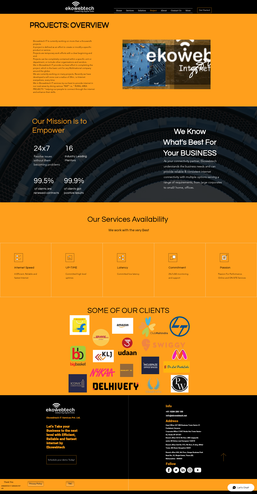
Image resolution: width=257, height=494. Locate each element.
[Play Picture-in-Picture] (202, 85)
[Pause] (126, 85)
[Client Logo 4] (79, 325)
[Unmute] (130, 85)
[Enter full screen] (207, 85)
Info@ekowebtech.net (176, 416)
